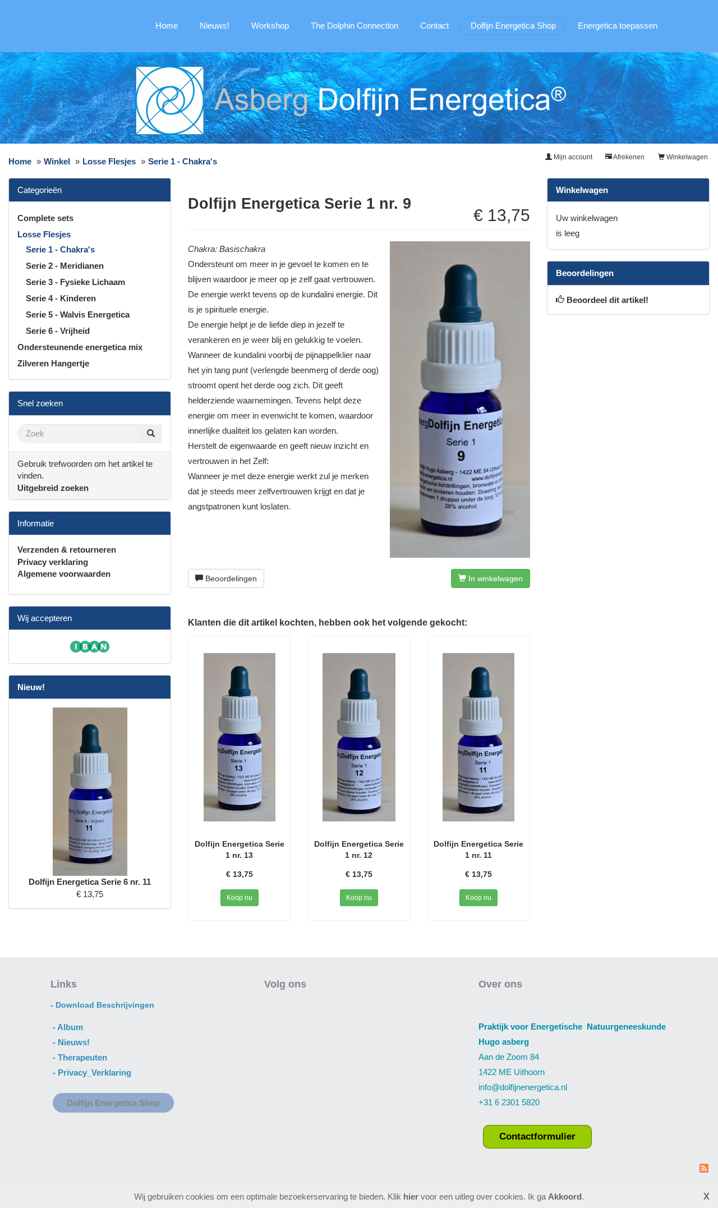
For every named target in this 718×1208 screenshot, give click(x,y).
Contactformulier (537, 1136)
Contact (434, 25)
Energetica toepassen (617, 25)
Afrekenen (628, 157)
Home (166, 25)
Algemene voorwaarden (64, 573)
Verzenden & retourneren (66, 549)
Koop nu (239, 898)
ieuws (75, 1042)
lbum (73, 1027)
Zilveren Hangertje (53, 363)
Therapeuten (82, 1057)
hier (410, 1196)
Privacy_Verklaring (94, 1072)
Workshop (270, 25)
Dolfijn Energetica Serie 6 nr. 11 (90, 882)
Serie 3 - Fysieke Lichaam (75, 282)
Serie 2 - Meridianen (65, 265)
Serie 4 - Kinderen (61, 298)
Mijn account (572, 157)
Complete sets (45, 218)
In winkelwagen (494, 578)
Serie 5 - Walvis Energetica (78, 314)
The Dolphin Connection (354, 25)
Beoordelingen (230, 578)
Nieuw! (31, 687)
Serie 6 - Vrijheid (58, 331)
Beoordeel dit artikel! (607, 300)
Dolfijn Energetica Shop (513, 25)
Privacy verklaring (52, 562)
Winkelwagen (686, 157)
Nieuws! (214, 25)
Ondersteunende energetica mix (79, 347)
